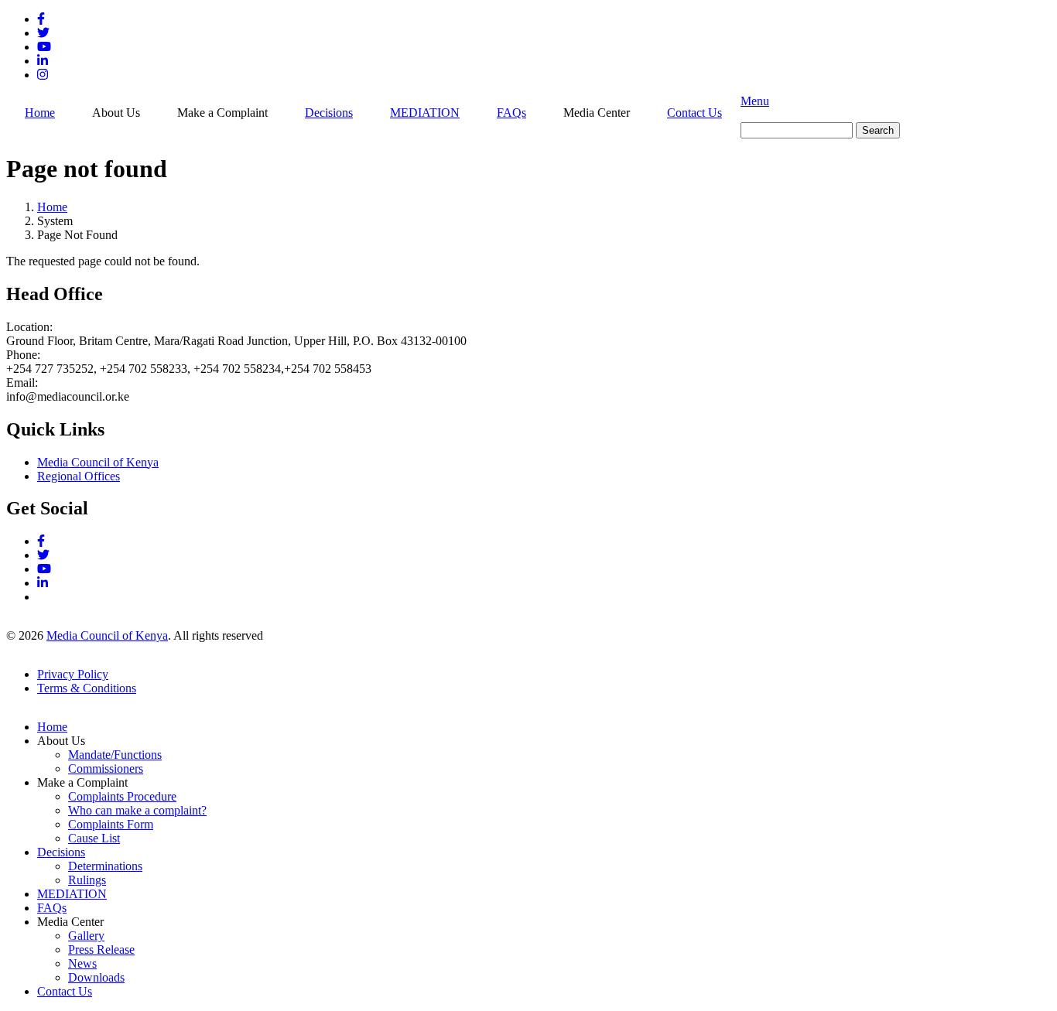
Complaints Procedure (122, 796)
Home (40, 112)
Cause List (94, 838)
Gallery (86, 935)
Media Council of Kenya (98, 462)
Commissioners (105, 768)
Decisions (329, 112)
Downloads (96, 977)
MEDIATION (425, 112)
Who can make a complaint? (137, 810)
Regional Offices (78, 476)
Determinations (105, 866)
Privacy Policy (72, 674)
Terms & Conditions (86, 688)
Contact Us (694, 112)
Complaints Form (110, 824)
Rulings (87, 879)
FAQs (511, 112)
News (82, 963)
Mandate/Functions (115, 754)
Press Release (101, 949)
